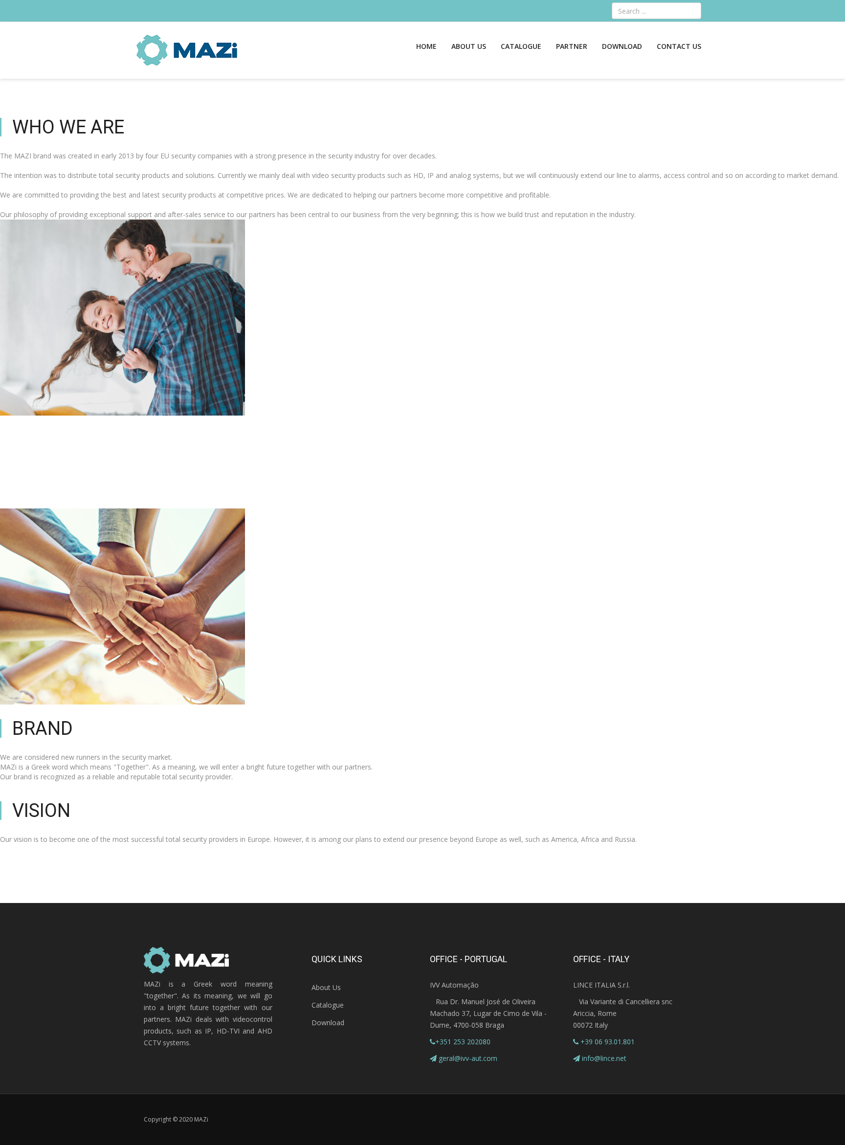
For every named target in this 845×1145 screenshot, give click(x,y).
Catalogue (521, 46)
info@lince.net (604, 1058)
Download (622, 46)
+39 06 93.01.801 (606, 1041)
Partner (571, 46)
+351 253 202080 (462, 1041)
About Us (468, 46)
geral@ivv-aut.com (468, 1058)
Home (426, 46)
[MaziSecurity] (187, 50)
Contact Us (679, 46)
